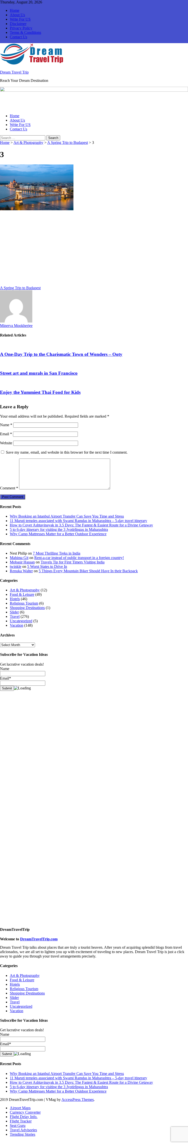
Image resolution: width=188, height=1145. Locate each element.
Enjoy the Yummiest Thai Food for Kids (40, 392)
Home (14, 10)
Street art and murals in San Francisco (39, 373)
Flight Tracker (21, 1121)
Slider (14, 612)
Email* (5, 1044)
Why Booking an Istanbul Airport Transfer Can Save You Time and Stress (67, 516)
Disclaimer (18, 24)
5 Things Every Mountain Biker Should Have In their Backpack (88, 571)
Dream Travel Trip (14, 72)
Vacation (16, 625)
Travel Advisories (23, 1130)
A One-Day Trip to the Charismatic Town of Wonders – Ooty (61, 354)
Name (6, 425)
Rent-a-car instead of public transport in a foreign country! (79, 558)
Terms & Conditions (25, 32)
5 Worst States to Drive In (47, 566)
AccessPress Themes (77, 1099)
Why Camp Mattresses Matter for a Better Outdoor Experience (58, 534)
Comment (9, 488)
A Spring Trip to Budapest (67, 142)
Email (6, 434)
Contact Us (18, 37)
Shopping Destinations (27, 608)
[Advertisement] (94, 249)
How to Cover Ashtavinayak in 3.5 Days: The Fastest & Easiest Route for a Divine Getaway (81, 525)
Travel (15, 616)
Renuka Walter (21, 571)
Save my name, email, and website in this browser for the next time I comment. (67, 452)
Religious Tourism (24, 603)
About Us (17, 15)
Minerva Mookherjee (16, 326)
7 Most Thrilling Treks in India (56, 553)
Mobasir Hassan (22, 562)
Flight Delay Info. (23, 1117)
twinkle (15, 566)
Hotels (15, 599)
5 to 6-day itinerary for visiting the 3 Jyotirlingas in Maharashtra (59, 529)
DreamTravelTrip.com (39, 939)
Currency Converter (25, 1112)
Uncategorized (21, 621)
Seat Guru (17, 1125)
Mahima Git (19, 558)
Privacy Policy (21, 28)
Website (6, 443)
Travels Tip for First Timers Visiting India (73, 562)
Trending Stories (22, 1134)
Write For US (20, 19)
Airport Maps (20, 1108)
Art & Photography (28, 142)
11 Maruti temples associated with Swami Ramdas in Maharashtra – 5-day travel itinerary (78, 521)
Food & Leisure (22, 594)
